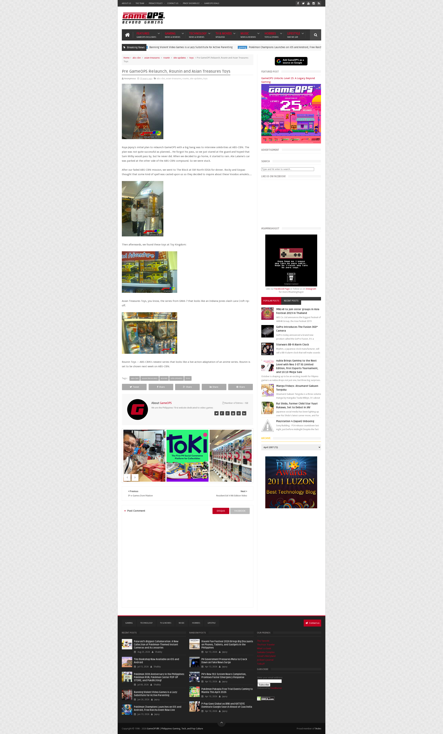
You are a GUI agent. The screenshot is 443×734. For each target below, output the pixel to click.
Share (162, 387)
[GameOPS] (216, 413)
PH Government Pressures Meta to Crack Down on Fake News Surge (224, 661)
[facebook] (298, 3)
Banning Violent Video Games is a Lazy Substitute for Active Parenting (155, 694)
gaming (188, 47)
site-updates (179, 57)
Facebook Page (282, 288)
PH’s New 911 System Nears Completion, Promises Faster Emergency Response (223, 676)
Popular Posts (271, 301)
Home (126, 57)
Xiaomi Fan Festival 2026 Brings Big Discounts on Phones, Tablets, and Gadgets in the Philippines (227, 644)
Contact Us (172, 3)
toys (191, 57)
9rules (318, 728)
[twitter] (303, 3)
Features (146, 35)
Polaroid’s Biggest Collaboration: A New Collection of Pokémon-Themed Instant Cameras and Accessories (156, 644)
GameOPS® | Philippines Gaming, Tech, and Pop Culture (175, 728)
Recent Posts (291, 301)
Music (248, 35)
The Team (140, 3)
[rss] (319, 3)
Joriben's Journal (265, 660)
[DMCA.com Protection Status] (266, 700)
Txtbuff (261, 664)
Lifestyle (293, 35)
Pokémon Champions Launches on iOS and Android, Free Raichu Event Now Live (241, 47)
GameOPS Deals (211, 3)
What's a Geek (264, 648)
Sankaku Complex (266, 652)
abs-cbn (137, 57)
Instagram (311, 288)
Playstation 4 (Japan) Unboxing (295, 421)
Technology (198, 35)
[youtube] (308, 3)
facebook (239, 511)
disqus (221, 511)
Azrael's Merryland (266, 656)
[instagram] (313, 3)
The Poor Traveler (266, 644)
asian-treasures (152, 57)
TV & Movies (223, 35)
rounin (166, 57)
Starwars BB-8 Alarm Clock (292, 344)
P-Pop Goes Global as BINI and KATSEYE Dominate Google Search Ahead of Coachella (226, 705)
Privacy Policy (155, 3)
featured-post (301, 47)
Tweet (136, 387)
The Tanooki (263, 641)
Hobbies (271, 35)
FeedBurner (276, 688)
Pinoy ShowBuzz (191, 3)
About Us (126, 3)
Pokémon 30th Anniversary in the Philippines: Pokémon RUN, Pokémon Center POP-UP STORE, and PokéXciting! (159, 677)
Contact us (314, 623)
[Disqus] (188, 560)
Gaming (172, 35)
